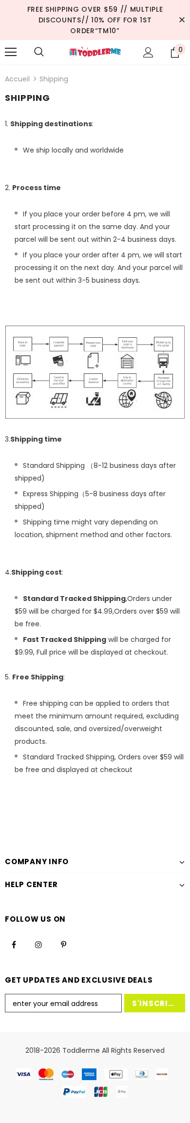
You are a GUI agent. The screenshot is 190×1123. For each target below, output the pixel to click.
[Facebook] (13, 944)
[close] (182, 20)
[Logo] (95, 52)
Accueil (17, 79)
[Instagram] (38, 944)
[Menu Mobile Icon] (11, 52)
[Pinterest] (63, 944)
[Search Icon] (39, 52)
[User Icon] (148, 52)
